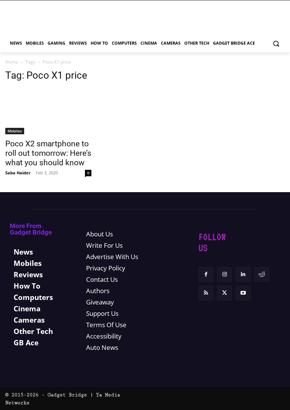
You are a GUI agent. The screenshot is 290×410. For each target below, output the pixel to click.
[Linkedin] (243, 274)
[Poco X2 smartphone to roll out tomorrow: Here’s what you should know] (48, 111)
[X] (224, 293)
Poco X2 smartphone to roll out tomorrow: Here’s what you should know (48, 153)
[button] (276, 43)
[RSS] (206, 293)
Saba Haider (18, 172)
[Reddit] (262, 274)
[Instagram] (224, 274)
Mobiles (15, 131)
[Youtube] (243, 293)
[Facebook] (206, 274)
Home (11, 62)
